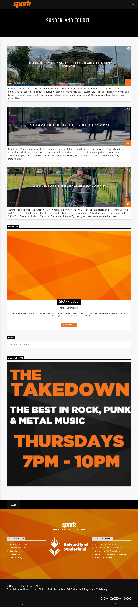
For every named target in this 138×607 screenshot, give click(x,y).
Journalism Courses (103, 557)
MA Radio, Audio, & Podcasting (108, 547)
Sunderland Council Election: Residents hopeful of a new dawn (69, 125)
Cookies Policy (16, 554)
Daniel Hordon (15, 202)
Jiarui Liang (13, 81)
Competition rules (18, 547)
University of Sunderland (105, 544)
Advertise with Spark (19, 544)
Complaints (15, 551)
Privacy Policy (16, 557)
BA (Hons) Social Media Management (111, 554)
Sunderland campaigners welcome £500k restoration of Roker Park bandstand (69, 65)
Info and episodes (69, 324)
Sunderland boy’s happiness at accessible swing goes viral (70, 185)
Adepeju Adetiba (15, 141)
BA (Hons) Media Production (107, 551)
